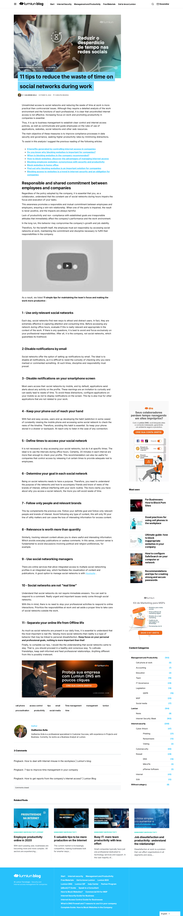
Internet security (138, 723)
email (57, 705)
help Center (93, 884)
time (67, 710)
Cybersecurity (142, 749)
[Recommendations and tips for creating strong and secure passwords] (137, 576)
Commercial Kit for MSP (96, 892)
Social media (50, 67)
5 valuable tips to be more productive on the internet (70, 838)
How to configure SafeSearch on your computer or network (156, 558)
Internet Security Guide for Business (77, 895)
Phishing (146, 733)
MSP (138, 698)
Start (63, 876)
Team (138, 678)
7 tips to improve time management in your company (51, 769)
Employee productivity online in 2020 (28, 838)
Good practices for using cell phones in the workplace (156, 520)
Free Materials (67, 880)
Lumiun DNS (66, 884)
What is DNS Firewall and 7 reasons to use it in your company (89, 903)
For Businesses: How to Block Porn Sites (155, 502)
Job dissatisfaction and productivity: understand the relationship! (150, 840)
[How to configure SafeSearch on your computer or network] (137, 559)
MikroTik (146, 764)
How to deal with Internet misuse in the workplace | (50, 761)
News (138, 713)
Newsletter (164, 4)
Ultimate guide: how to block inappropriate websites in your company (156, 540)
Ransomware (148, 739)
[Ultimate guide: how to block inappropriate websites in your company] (137, 540)
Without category (138, 784)
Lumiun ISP (80, 884)
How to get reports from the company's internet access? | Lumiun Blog (60, 778)
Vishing (146, 744)
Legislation (140, 688)
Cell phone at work (144, 662)
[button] (15, 4)
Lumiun (134, 708)
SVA (138, 779)
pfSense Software (151, 769)
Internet (139, 774)
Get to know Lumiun (85, 880)
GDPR (145, 693)
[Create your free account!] (149, 441)
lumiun (106, 705)
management (92, 705)
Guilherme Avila (39, 730)
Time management (73, 705)
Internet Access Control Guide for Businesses (82, 899)
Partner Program (108, 884)
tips (49, 705)
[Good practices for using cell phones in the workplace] (137, 523)
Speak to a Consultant (89, 888)
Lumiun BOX (103, 880)
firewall (139, 754)
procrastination (22, 710)
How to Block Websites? (72, 892)
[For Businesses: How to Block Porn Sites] (137, 505)
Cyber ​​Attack (142, 728)
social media (55, 710)
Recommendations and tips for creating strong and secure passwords (156, 576)
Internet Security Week (146, 718)
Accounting (141, 668)
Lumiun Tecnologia (23, 882)
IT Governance (142, 683)
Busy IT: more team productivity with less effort (107, 840)
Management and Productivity (30, 67)
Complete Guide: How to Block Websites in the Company (86, 907)
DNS (145, 759)
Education (140, 673)
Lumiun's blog (84, 761)
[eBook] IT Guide (68, 888)
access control (36, 705)
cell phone (20, 705)
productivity (39, 710)
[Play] (67, 266)
